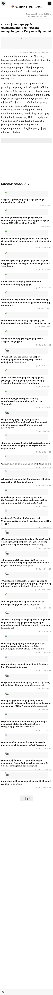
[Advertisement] (26, 992)
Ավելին (26, 798)
